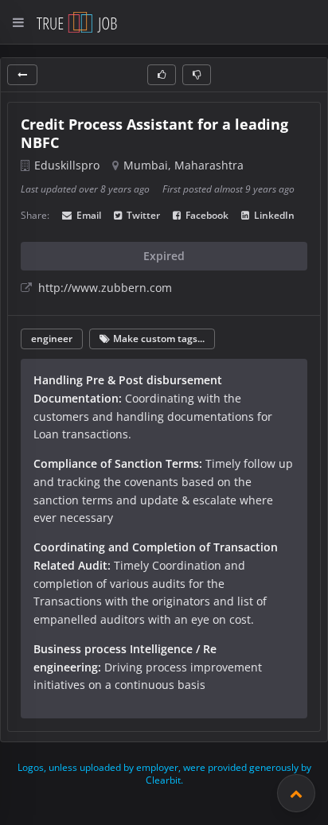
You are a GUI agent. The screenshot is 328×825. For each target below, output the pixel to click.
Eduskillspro (67, 165)
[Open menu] (18, 22)
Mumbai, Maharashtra (183, 165)
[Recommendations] (296, 793)
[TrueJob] (77, 22)
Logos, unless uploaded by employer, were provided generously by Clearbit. (164, 774)
